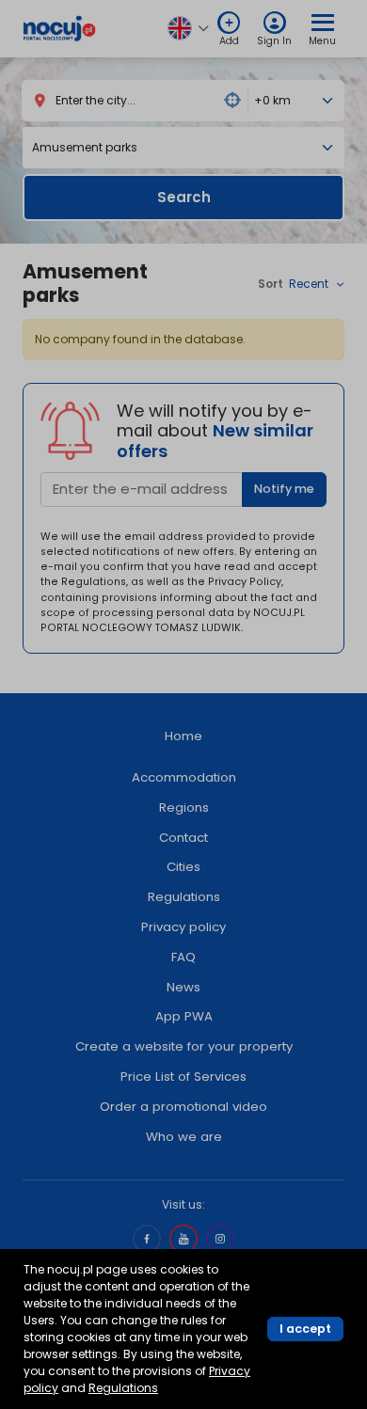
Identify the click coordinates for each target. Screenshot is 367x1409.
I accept (305, 1329)
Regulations (123, 1388)
